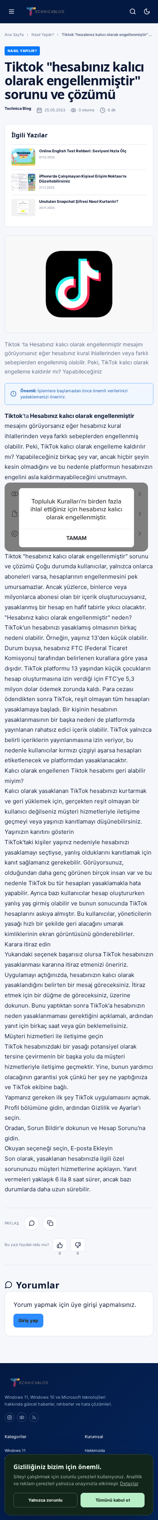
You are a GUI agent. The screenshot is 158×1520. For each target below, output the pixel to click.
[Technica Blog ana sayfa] (45, 11)
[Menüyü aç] (11, 11)
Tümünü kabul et (112, 1500)
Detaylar (129, 1483)
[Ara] (132, 11)
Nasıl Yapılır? (42, 34)
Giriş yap (28, 1320)
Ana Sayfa (14, 34)
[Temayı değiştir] (146, 11)
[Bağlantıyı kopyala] (50, 1223)
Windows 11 (15, 1450)
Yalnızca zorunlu (45, 1500)
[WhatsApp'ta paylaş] (31, 1223)
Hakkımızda (95, 1450)
